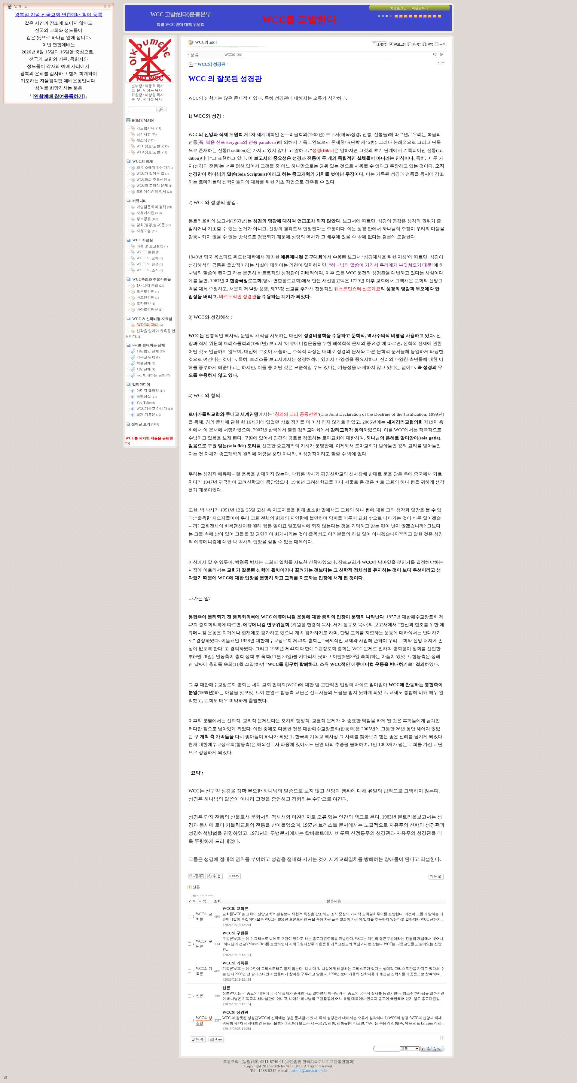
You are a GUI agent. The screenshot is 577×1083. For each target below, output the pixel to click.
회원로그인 (398, 8)
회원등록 (418, 8)
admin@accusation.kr (309, 1070)
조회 (217, 901)
